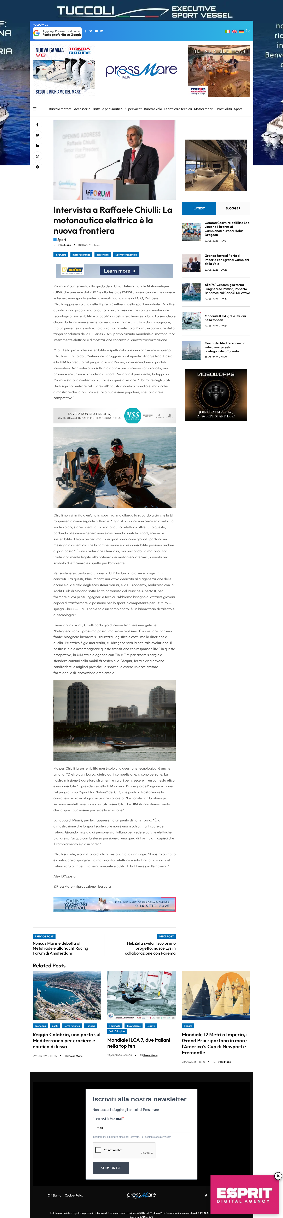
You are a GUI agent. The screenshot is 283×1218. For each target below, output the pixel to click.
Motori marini (204, 109)
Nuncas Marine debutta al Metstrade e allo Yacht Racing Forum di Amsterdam (60, 948)
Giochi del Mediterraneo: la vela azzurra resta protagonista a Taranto (225, 347)
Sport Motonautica (126, 254)
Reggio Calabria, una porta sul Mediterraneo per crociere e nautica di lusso (66, 1040)
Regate (151, 1025)
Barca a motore (60, 109)
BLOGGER (233, 208)
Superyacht (133, 109)
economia (40, 1025)
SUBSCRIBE (111, 1168)
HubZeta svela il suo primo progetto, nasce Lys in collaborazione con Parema (150, 948)
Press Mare (64, 244)
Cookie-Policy (74, 1195)
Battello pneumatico (107, 109)
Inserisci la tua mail (107, 1118)
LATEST (199, 208)
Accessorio (82, 109)
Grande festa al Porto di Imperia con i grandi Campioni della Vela (227, 260)
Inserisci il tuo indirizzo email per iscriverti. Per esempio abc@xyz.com (132, 1137)
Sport (238, 109)
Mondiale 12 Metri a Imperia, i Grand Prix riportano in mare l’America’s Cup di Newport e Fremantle (215, 1043)
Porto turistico (72, 1025)
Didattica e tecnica (178, 109)
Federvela (114, 1025)
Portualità (224, 109)
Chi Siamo (54, 1195)
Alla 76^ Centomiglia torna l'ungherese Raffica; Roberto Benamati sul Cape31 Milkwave (227, 289)
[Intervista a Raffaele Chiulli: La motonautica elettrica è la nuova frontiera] (37, 146)
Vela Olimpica (117, 1031)
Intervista (61, 254)
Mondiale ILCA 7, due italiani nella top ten (225, 318)
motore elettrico (81, 254)
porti (55, 1025)
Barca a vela (153, 109)
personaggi (103, 254)
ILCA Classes (133, 1025)
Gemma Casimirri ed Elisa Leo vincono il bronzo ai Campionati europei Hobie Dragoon (227, 229)
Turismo (90, 1025)
